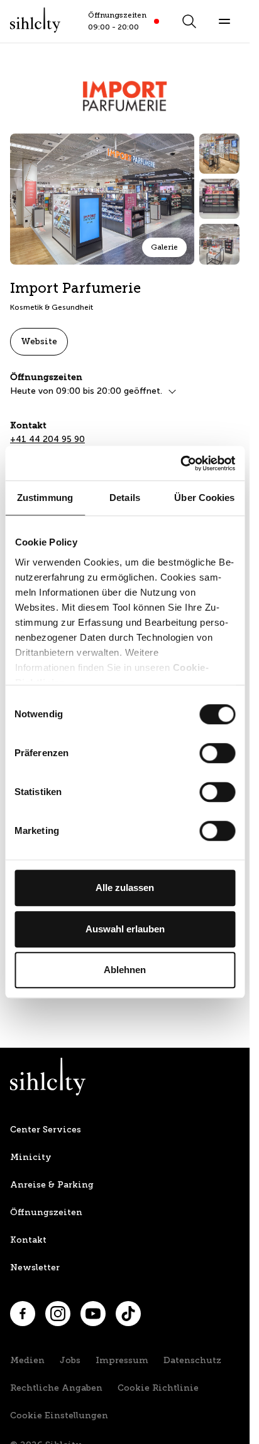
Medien (27, 1360)
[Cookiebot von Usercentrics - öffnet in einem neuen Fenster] (180, 463)
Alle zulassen (125, 887)
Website (39, 341)
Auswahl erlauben (125, 929)
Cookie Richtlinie (158, 1388)
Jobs (70, 1360)
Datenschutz (192, 1360)
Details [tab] (124, 497)
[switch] (217, 753)
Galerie (164, 247)
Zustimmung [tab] (45, 497)
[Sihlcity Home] (35, 20)
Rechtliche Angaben (56, 1388)
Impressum (122, 1360)
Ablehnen (125, 969)
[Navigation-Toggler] (224, 21)
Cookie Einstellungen (59, 1415)
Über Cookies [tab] (204, 497)
